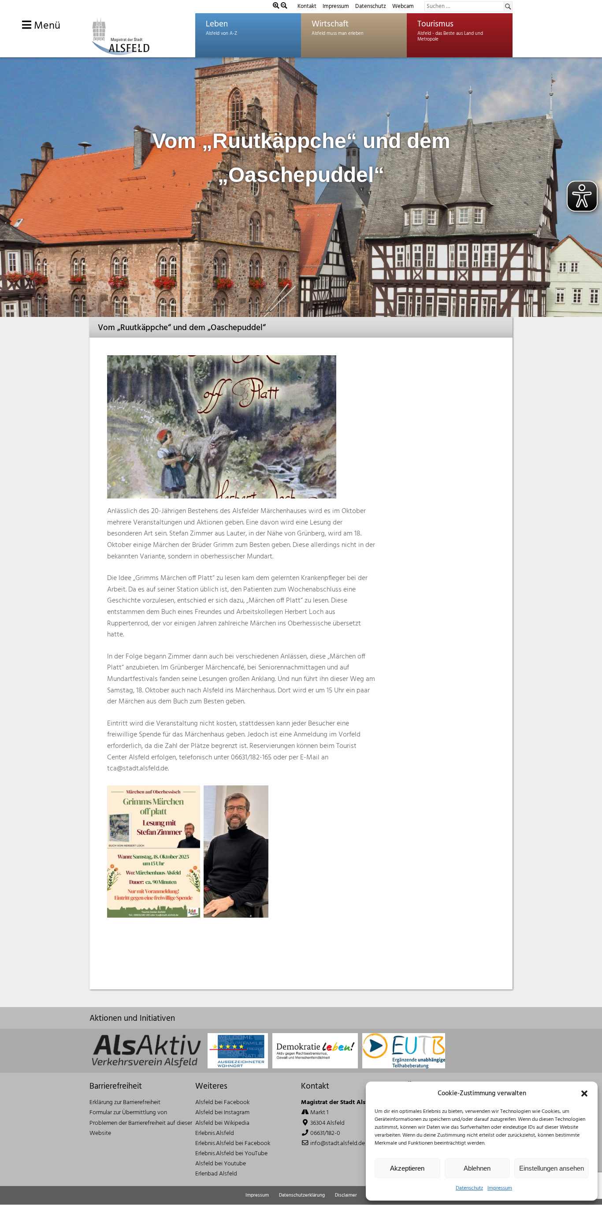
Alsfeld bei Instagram (222, 1113)
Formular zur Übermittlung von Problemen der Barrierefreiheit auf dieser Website (140, 1123)
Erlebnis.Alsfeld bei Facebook (232, 1143)
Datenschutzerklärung (302, 1195)
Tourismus (435, 24)
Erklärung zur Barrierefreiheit (124, 1102)
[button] (584, 1093)
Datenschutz (469, 1188)
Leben (217, 24)
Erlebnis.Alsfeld (214, 1133)
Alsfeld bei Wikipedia (222, 1123)
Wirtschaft (330, 24)
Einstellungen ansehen (551, 1168)
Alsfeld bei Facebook (222, 1102)
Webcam (403, 6)
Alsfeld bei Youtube (220, 1164)
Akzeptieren (407, 1168)
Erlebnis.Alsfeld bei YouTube (231, 1154)
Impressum (499, 1188)
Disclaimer (346, 1195)
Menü (45, 26)
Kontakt (306, 6)
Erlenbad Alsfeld (216, 1174)
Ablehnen (477, 1168)
